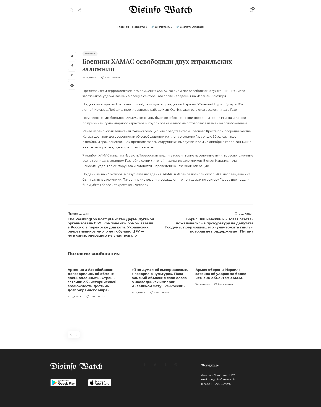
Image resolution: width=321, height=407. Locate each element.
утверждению (98, 118)
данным (93, 104)
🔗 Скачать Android (190, 27)
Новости (138, 27)
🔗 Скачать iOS (161, 27)
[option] (97, 282)
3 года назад (89, 77)
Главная (123, 27)
